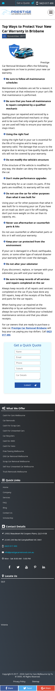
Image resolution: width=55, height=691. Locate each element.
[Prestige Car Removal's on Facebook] (9, 567)
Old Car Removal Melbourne (15, 456)
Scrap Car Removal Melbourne (16, 461)
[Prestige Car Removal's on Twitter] (18, 567)
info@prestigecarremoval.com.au (3, 3)
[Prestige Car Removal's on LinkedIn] (44, 567)
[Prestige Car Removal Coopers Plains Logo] (16, 13)
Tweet (29, 688)
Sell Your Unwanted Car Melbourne (18, 466)
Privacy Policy (19, 681)
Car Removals (9, 420)
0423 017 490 (46, 3)
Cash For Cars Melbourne (14, 415)
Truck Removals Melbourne (15, 471)
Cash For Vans (9, 446)
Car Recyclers (8, 435)
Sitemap (35, 681)
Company (7, 492)
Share (10, 688)
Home (5, 487)
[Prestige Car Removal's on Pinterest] (35, 567)
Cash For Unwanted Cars (13, 430)
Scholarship (8, 518)
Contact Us (7, 512)
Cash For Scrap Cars (11, 425)
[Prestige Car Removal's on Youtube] (27, 567)
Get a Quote (23, 2)
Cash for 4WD (9, 441)
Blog (5, 507)
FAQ (5, 502)
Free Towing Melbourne (13, 451)
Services (6, 497)
